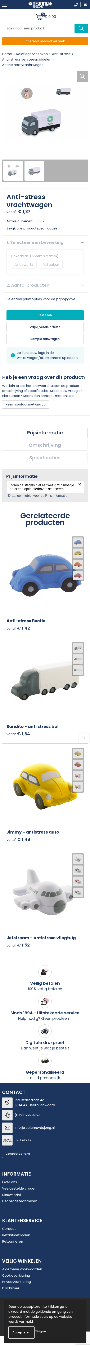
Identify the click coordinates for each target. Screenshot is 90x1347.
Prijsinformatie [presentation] (45, 433)
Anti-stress (61, 54)
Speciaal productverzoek (45, 41)
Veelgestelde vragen (19, 1188)
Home (7, 54)
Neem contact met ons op (25, 404)
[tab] (45, 433)
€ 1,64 (18, 734)
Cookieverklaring (16, 1275)
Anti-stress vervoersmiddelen (26, 59)
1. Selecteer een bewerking (35, 242)
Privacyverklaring (16, 1281)
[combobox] (38, 28)
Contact (9, 1228)
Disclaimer (10, 1288)
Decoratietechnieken (19, 1201)
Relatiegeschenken (32, 54)
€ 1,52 (18, 945)
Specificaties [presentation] (44, 458)
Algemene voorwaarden (22, 1269)
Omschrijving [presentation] (45, 445)
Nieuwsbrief (11, 1194)
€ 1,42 (18, 628)
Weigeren (41, 1331)
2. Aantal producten (27, 285)
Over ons (9, 1182)
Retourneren (12, 1241)
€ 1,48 (18, 839)
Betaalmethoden (16, 1235)
